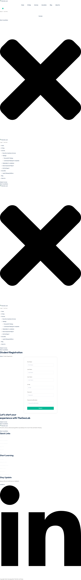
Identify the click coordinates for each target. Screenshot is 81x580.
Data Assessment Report (8, 165)
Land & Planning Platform (8, 173)
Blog (51, 5)
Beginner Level (3, 462)
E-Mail (28, 384)
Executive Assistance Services (9, 153)
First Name (29, 361)
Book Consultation (4, 20)
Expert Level (3, 468)
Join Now (6, 11)
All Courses (2, 471)
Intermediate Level (4, 465)
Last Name (29, 369)
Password (29, 392)
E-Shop (29, 5)
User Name (29, 377)
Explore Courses (3, 182)
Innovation (44, 5)
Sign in (1, 11)
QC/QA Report (6, 168)
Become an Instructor (4, 474)
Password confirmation (32, 400)
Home (22, 5)
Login (1, 142)
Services (36, 5)
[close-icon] (40, 137)
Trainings (4, 155)
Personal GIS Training (8, 158)
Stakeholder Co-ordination (8, 163)
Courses (40, 16)
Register (40, 408)
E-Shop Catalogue (4, 443)
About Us (57, 5)
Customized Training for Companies (11, 160)
